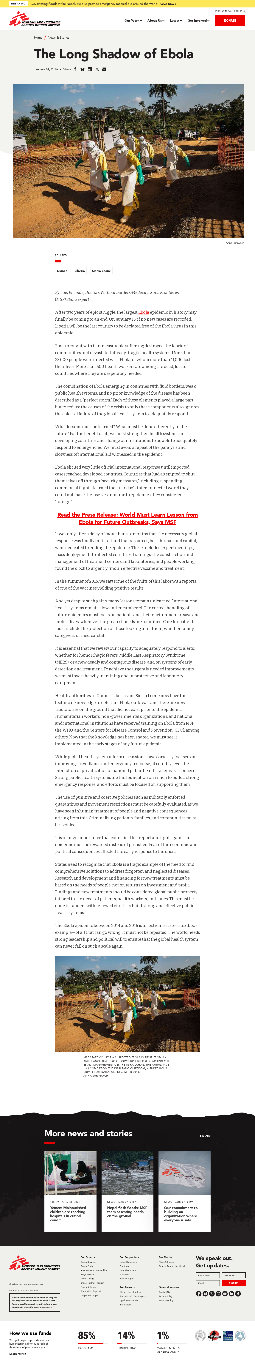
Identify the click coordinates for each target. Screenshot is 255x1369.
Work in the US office (130, 1292)
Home (38, 37)
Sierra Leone (101, 271)
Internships (125, 1304)
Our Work (132, 20)
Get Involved (197, 20)
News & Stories (58, 37)
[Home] (39, 18)
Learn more (17, 1353)
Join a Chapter (127, 1278)
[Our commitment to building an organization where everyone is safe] (184, 1191)
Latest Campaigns (128, 1262)
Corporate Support (90, 1295)
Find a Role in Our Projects (133, 1296)
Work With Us (223, 10)
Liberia (80, 271)
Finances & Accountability (94, 1270)
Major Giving (87, 1278)
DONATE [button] (230, 20)
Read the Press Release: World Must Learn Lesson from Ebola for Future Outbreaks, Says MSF (127, 518)
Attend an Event (128, 1270)
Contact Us (164, 1292)
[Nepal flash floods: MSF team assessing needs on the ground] (128, 1191)
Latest (174, 20)
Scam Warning (166, 1300)
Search (238, 10)
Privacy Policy (165, 1296)
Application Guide (129, 1300)
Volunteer (124, 1274)
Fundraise (125, 1266)
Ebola (143, 312)
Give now (167, 4)
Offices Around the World (172, 1266)
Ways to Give (87, 1274)
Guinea (62, 271)
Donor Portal (87, 1266)
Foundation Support (91, 1291)
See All (204, 1135)
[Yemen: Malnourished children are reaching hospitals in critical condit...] (70, 1191)
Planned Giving (88, 1286)
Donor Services (88, 1262)
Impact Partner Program (92, 1282)
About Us (154, 20)
